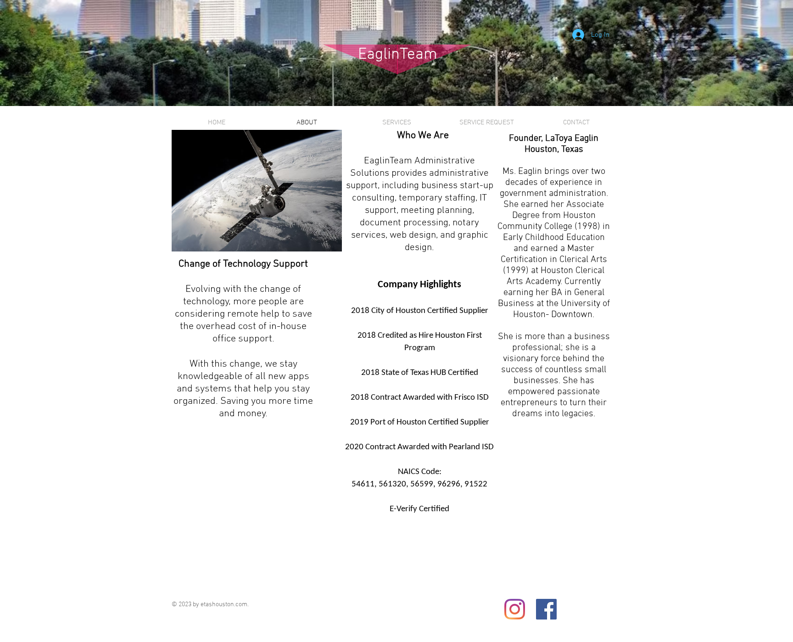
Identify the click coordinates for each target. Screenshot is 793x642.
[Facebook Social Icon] (546, 609)
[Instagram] (514, 609)
